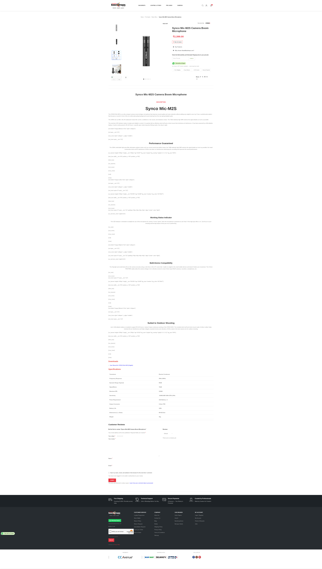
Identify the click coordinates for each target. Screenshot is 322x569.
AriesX (176, 518)
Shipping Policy (158, 526)
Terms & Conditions (159, 532)
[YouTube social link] (199, 557)
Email (110, 465)
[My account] (206, 5)
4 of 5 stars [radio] (121, 436)
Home (142, 17)
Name (110, 458)
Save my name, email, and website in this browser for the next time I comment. (131, 472)
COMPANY (157, 512)
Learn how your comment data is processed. (141, 483)
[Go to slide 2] (145, 79)
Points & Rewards (199, 521)
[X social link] (203, 77)
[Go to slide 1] (143, 79)
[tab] (161, 102)
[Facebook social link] (201, 77)
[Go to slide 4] (148, 79)
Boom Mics (154, 17)
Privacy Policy (117, 544)
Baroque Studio (179, 524)
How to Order (137, 532)
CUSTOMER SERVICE (140, 512)
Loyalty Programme (139, 515)
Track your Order (138, 529)
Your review (111, 439)
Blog (155, 521)
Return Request (138, 524)
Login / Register (199, 515)
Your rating (111, 436)
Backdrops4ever (179, 521)
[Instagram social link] (196, 557)
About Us (156, 515)
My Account (198, 518)
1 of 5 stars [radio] (117, 436)
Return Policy (137, 521)
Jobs (196, 524)
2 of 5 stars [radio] (118, 436)
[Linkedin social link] (207, 77)
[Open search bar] (202, 5)
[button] (113, 79)
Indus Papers (178, 515)
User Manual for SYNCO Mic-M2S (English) (121, 365)
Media (156, 524)
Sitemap (156, 535)
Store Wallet (137, 518)
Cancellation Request (139, 526)
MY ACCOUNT (199, 512)
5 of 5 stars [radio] (122, 436)
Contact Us (157, 518)
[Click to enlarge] (126, 77)
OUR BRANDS (179, 512)
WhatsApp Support (115, 520)
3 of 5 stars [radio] (120, 436)
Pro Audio (147, 17)
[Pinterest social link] (205, 77)
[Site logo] (118, 5)
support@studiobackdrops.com (114, 523)
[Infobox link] (120, 501)
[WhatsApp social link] (197, 79)
